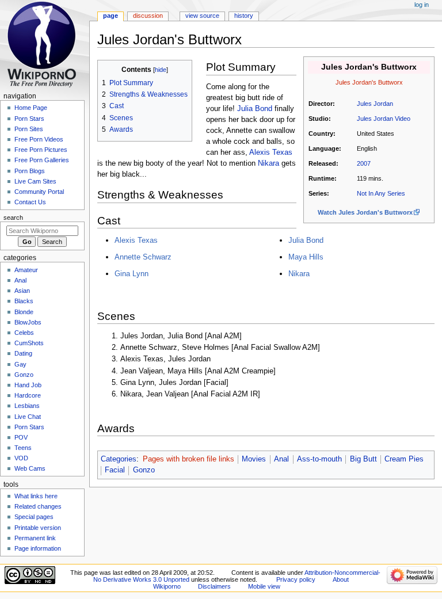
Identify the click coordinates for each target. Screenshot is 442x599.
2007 (364, 163)
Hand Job (27, 384)
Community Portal (39, 191)
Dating (23, 353)
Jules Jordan (375, 103)
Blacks (23, 300)
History (243, 15)
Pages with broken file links (188, 459)
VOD (21, 458)
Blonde (23, 311)
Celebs (24, 332)
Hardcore (27, 395)
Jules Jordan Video (383, 118)
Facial (115, 470)
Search (13, 217)
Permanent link (35, 538)
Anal (281, 459)
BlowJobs (27, 322)
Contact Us (30, 202)
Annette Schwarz (143, 257)
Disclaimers (214, 586)
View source (202, 15)
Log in (421, 4)
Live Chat (27, 416)
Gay (20, 364)
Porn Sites (28, 128)
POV (21, 437)
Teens (23, 447)
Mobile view (264, 586)
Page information (37, 548)
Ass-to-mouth (319, 459)
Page (110, 15)
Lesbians (27, 405)
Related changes (38, 506)
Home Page (30, 107)
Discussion (148, 15)
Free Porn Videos (38, 139)
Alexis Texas (270, 152)
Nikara (268, 163)
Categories (118, 459)
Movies (254, 459)
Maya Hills (305, 257)
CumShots (29, 342)
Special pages (34, 516)
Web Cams (29, 468)
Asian (22, 290)
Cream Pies (404, 459)
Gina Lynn (131, 273)
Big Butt (363, 459)
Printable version (37, 527)
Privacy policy (295, 579)
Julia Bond (254, 109)
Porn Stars (29, 118)
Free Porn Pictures (40, 149)
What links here (36, 496)
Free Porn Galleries (41, 160)
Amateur (26, 269)
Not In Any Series (381, 193)
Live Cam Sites (35, 181)
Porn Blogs (29, 170)
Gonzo (144, 470)
